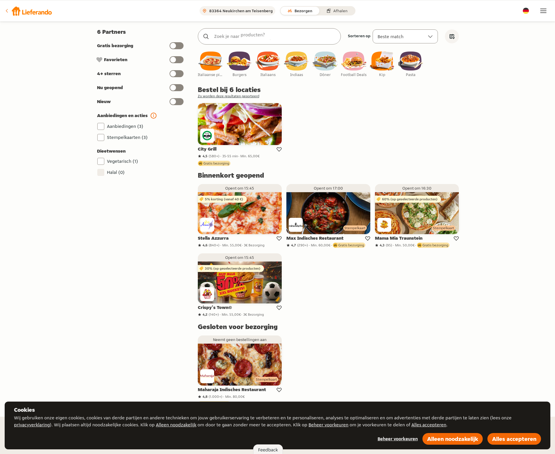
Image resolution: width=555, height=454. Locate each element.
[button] (28, 10)
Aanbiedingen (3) (125, 126)
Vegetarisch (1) (122, 161)
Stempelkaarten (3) (127, 137)
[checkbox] (211, 64)
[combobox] (275, 36)
